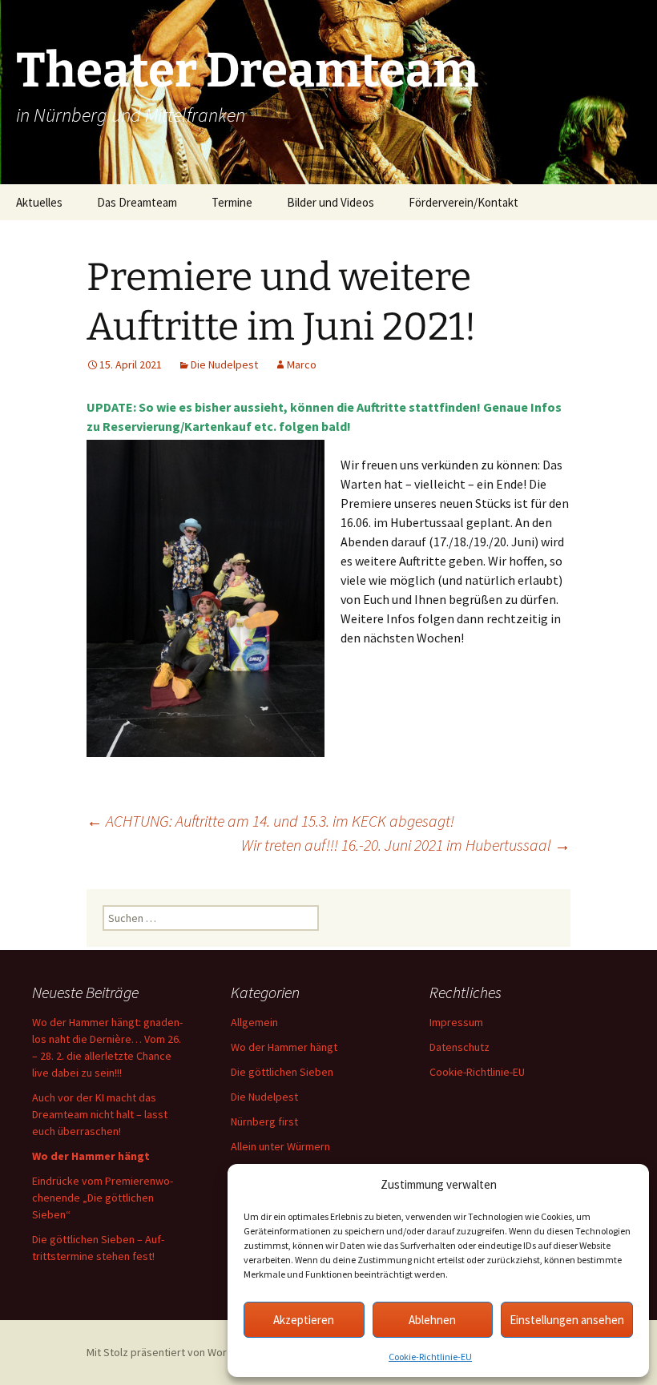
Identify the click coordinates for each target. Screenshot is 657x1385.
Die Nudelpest (224, 364)
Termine (232, 202)
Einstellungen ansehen (567, 1319)
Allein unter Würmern (280, 1146)
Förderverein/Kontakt (463, 202)
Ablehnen (432, 1319)
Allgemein (254, 1022)
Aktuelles (39, 202)
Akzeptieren (303, 1319)
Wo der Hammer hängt (284, 1047)
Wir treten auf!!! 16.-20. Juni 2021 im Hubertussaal (405, 845)
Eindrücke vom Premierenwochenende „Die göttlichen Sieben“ (102, 1198)
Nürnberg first (264, 1121)
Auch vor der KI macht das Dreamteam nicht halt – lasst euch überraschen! (99, 1114)
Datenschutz (459, 1047)
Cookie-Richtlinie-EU (430, 1357)
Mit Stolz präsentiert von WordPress (175, 1352)
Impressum (456, 1022)
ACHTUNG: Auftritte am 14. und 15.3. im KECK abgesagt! (270, 821)
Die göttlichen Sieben (282, 1072)
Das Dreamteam (137, 202)
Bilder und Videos (330, 202)
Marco (301, 364)
